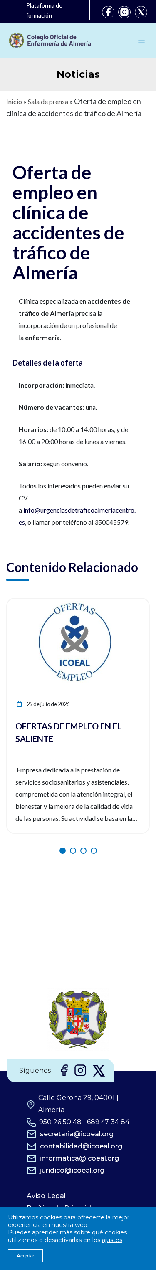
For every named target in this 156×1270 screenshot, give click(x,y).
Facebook (108, 12)
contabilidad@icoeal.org (81, 1146)
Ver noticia (133, 603)
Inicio (14, 101)
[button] (62, 851)
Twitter (141, 12)
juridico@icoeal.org (72, 1170)
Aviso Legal (46, 1196)
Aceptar (25, 1255)
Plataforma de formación (44, 10)
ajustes (112, 1240)
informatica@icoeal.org (79, 1158)
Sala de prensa (48, 101)
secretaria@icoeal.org (77, 1134)
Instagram (124, 12)
